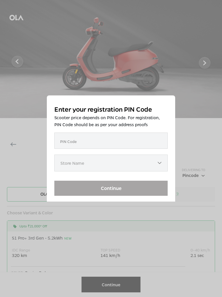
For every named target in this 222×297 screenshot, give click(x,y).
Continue (111, 188)
